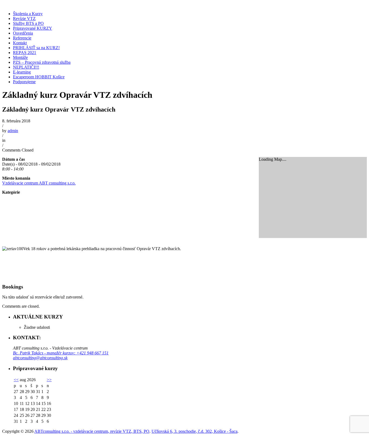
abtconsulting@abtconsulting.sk (40, 357)
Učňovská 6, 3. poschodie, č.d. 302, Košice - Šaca (194, 431)
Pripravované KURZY (32, 28)
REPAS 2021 (24, 52)
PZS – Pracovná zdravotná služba (42, 62)
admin (13, 130)
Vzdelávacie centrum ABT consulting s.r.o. (39, 183)
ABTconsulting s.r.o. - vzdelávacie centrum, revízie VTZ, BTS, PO (91, 431)
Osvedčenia (23, 33)
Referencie (22, 38)
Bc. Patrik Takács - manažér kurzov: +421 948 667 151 (61, 353)
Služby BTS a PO (28, 23)
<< (16, 379)
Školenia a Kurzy (28, 13)
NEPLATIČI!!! (26, 67)
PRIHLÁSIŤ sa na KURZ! (36, 47)
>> (49, 379)
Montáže (20, 57)
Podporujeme (24, 81)
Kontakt (20, 43)
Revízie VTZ (24, 18)
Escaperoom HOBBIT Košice (39, 77)
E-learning (22, 72)
